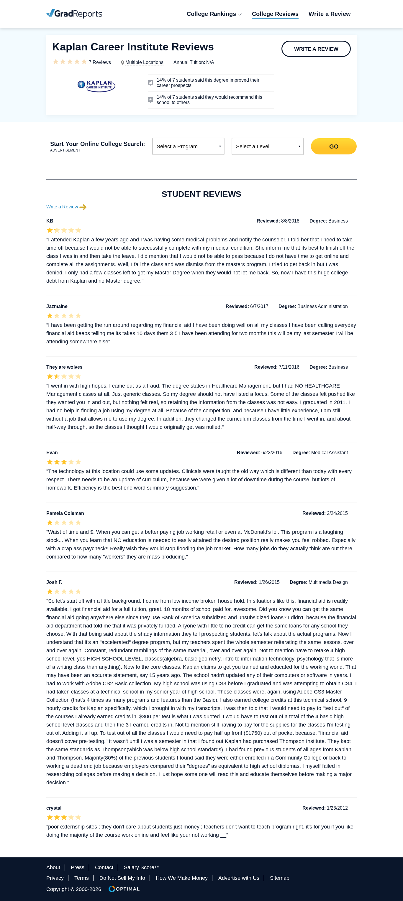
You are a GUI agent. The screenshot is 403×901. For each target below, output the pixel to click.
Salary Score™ (142, 867)
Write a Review (316, 49)
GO (333, 146)
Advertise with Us (238, 878)
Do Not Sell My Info (122, 878)
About (53, 867)
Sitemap (279, 878)
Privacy (55, 878)
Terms (81, 878)
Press (77, 867)
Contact (104, 867)
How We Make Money (182, 878)
